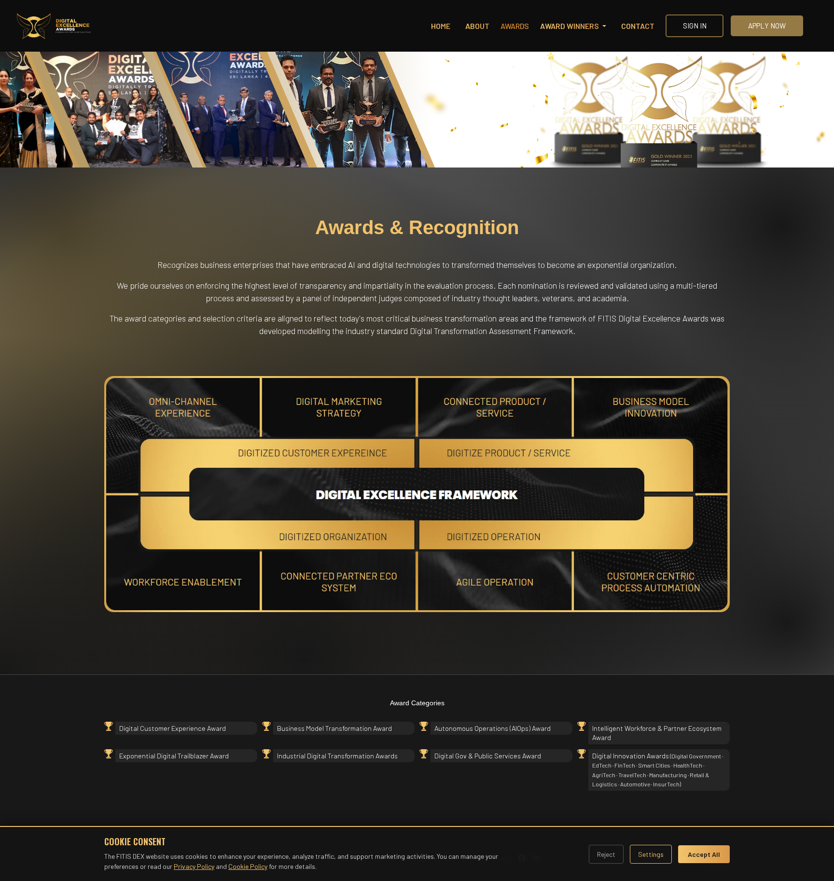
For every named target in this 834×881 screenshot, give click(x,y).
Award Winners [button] (570, 25)
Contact (637, 25)
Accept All (704, 854)
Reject (606, 854)
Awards (514, 25)
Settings (651, 854)
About (477, 25)
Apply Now (767, 25)
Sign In (695, 25)
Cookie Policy (247, 866)
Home (440, 25)
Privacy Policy (194, 866)
